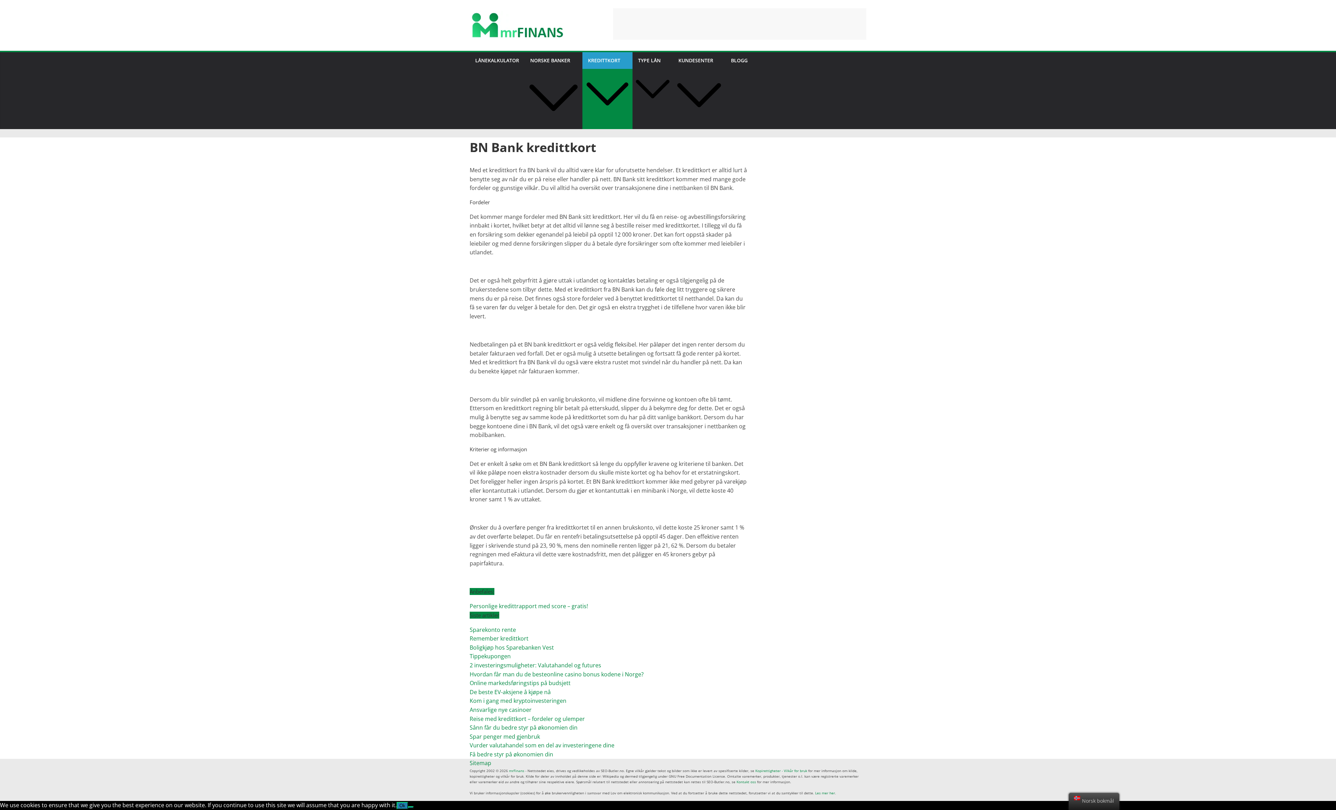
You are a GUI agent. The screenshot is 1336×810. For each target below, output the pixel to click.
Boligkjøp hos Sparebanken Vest (512, 647)
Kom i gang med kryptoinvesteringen (518, 701)
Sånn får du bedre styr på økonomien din (524, 727)
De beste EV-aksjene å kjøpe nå (510, 692)
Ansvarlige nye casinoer (501, 710)
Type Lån (649, 60)
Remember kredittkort (499, 638)
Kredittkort (604, 60)
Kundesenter (695, 60)
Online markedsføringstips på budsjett (520, 683)
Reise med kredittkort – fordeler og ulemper (527, 719)
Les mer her (825, 793)
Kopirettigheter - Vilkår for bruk (781, 770)
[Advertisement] (739, 24)
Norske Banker (550, 60)
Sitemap (480, 763)
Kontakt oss (746, 781)
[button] (553, 124)
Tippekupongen (490, 656)
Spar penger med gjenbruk (505, 736)
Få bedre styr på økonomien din (511, 754)
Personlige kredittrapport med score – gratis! (529, 606)
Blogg (739, 60)
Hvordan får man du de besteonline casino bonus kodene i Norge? (557, 674)
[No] (411, 807)
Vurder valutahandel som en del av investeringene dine (542, 745)
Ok (402, 805)
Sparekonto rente (493, 630)
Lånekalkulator (497, 60)
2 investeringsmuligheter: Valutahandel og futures (535, 665)
